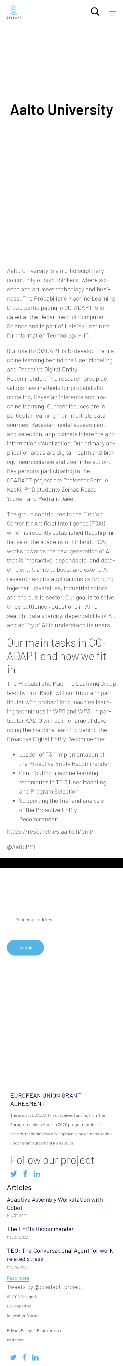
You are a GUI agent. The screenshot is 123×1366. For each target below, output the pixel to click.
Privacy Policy (19, 1330)
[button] (18, 1278)
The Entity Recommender (40, 1228)
